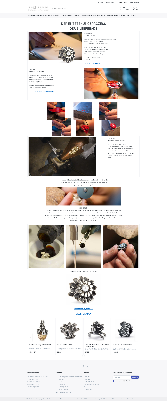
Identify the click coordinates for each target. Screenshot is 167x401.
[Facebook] (79, 366)
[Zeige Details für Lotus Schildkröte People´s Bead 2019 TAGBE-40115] (97, 330)
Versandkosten (47, 399)
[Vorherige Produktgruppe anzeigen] (31, 337)
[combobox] (85, 8)
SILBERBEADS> (83, 314)
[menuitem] (43, 15)
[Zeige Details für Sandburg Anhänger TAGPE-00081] (41, 330)
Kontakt (100, 2)
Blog (120, 2)
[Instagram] (83, 366)
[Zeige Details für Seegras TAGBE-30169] (69, 330)
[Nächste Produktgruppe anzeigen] (136, 337)
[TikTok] (88, 366)
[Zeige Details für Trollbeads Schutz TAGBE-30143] (125, 330)
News (125, 2)
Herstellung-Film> (83, 308)
